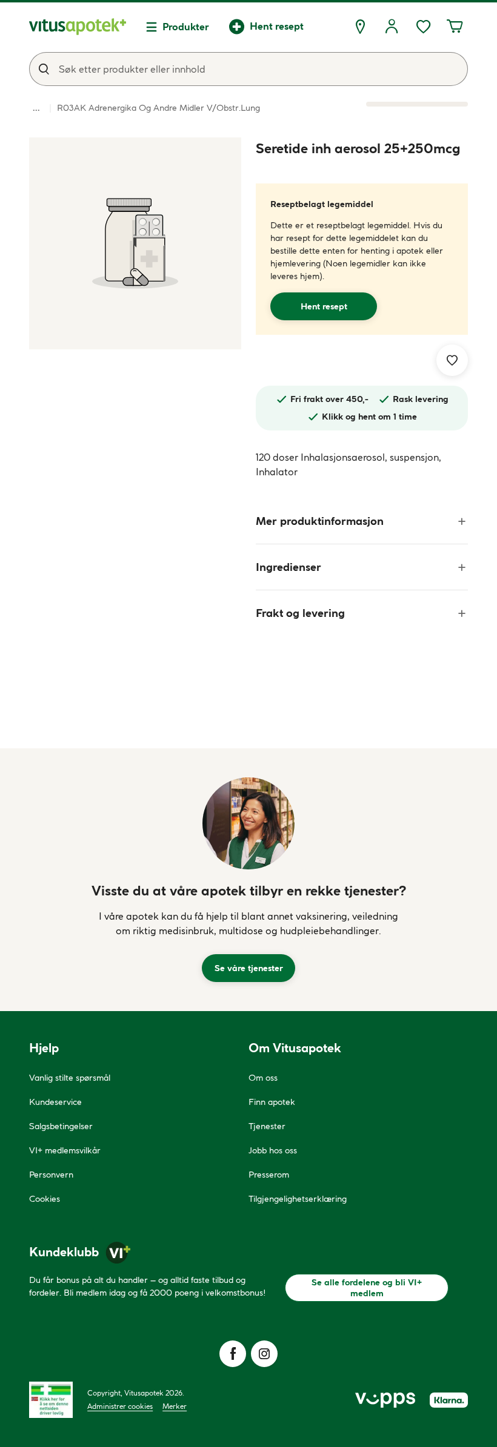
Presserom (268, 1174)
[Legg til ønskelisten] (452, 360)
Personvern (51, 1174)
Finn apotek (271, 1101)
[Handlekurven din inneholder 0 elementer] (454, 26)
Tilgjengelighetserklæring (297, 1198)
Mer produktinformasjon (320, 521)
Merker (174, 1406)
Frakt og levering (300, 613)
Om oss (263, 1077)
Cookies (44, 1198)
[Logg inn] (391, 26)
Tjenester (266, 1126)
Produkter (185, 27)
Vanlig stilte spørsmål (69, 1077)
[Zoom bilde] (135, 243)
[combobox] (248, 69)
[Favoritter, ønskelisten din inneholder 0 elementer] (423, 26)
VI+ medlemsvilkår (65, 1150)
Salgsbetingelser (61, 1126)
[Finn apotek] (360, 26)
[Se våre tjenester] (248, 823)
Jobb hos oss (272, 1150)
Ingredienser (288, 567)
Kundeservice (55, 1101)
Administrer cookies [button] (120, 1406)
